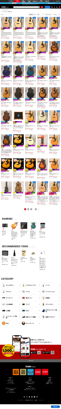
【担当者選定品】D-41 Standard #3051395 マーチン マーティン (6, 57)
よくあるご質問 (10, 382)
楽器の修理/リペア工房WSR (30, 388)
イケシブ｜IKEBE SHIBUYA (11, 392)
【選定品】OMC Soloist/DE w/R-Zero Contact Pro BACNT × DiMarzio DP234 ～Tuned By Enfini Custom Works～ (54, 198)
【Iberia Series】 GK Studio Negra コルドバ (30, 57)
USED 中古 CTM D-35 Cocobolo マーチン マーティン (18, 150)
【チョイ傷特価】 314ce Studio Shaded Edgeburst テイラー (54, 103)
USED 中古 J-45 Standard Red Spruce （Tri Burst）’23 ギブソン (42, 174)
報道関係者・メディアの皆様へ (30, 382)
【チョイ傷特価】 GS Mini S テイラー (42, 81)
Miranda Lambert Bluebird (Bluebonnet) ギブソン (30, 81)
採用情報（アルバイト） (49, 383)
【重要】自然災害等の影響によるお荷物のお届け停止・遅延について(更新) (30, 4)
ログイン (53, 1)
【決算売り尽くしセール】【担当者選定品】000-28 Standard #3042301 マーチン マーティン (42, 33)
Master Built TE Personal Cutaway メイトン (54, 126)
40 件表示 (55, 14)
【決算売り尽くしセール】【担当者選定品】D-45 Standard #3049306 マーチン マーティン (18, 57)
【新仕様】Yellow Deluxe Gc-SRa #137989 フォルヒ (30, 197)
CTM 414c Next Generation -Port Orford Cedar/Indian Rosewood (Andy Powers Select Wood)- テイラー (30, 34)
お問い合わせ (30, 380)
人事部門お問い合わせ (30, 383)
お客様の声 (30, 379)
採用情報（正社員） (50, 382)
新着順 (38, 14)
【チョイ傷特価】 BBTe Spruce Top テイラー (54, 81)
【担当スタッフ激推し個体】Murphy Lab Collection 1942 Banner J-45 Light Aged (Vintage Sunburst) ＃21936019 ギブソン (6, 151)
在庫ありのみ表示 (48, 14)
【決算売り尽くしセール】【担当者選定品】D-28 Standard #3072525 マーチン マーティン (54, 33)
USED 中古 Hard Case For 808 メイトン (6, 196)
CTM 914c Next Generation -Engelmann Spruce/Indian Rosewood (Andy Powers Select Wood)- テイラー (18, 34)
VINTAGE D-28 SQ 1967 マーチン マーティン (6, 174)
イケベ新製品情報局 (11, 389)
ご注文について (10, 379)
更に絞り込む (31, 14)
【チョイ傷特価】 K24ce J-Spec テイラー (6, 126)
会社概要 (49, 379)
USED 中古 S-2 (39, 149)
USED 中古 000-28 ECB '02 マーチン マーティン (30, 174)
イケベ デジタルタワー (10, 391)
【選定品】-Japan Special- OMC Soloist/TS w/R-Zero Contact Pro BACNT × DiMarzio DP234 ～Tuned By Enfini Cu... (42, 198)
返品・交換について (11, 380)
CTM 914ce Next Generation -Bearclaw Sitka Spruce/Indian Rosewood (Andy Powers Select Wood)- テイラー (6, 34)
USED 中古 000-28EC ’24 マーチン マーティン (54, 174)
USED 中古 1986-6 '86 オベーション (30, 150)
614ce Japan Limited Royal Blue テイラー (6, 81)
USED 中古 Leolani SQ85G (17, 195)
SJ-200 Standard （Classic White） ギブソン (42, 126)
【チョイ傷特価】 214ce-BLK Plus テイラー (30, 103)
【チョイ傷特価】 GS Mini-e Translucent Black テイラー (18, 103)
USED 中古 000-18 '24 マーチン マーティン (30, 126)
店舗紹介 (49, 380)
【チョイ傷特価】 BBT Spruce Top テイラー (6, 103)
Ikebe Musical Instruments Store (10, 388)
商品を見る (55, 406)
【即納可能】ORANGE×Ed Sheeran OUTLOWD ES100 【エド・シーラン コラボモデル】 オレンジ (18, 127)
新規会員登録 (58, 1)
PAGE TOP (31, 360)
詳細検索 (42, 7)
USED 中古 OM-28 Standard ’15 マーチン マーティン (54, 150)
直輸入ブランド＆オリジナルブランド (30, 389)
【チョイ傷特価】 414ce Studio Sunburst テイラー (42, 103)
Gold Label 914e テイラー (41, 56)
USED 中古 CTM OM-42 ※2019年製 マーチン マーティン (18, 174)
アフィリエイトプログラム (11, 383)
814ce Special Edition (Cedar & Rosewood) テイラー (54, 57)
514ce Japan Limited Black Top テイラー (18, 81)
